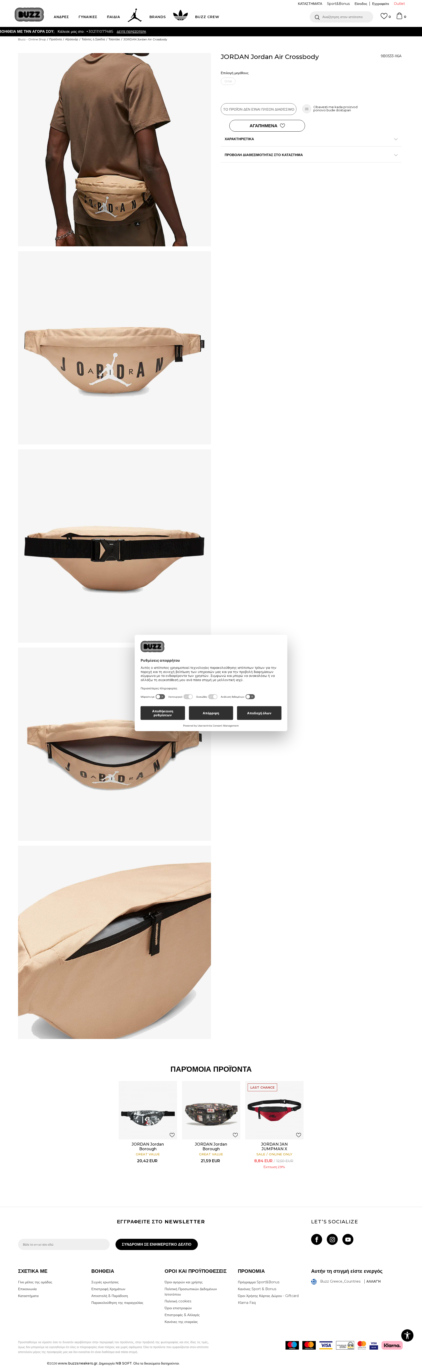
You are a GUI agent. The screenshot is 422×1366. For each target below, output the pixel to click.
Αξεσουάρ (71, 39)
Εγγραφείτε (380, 3)
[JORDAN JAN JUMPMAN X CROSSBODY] (274, 1110)
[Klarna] (392, 1345)
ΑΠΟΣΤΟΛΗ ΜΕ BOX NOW (192, 31)
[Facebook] (316, 1239)
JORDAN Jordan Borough (148, 1146)
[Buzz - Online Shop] (29, 14)
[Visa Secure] (373, 1345)
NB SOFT (124, 1363)
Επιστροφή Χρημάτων (108, 1289)
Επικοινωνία (27, 1289)
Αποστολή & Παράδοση (109, 1296)
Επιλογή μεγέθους (235, 73)
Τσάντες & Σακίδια (93, 39)
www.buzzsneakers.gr (77, 1363)
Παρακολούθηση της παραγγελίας (117, 1302)
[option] (211, 31)
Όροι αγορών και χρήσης (184, 1282)
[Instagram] (332, 1239)
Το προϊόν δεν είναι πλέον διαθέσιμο (258, 109)
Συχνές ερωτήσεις (105, 1282)
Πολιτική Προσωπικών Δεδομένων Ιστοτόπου (191, 1292)
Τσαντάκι (114, 39)
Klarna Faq (247, 1302)
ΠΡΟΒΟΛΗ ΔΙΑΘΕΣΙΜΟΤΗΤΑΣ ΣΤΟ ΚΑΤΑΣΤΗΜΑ (264, 155)
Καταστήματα (28, 1296)
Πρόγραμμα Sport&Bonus (258, 1282)
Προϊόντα (55, 39)
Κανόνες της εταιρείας (181, 1322)
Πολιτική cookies (178, 1301)
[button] (341, 17)
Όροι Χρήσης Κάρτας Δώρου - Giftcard (268, 1296)
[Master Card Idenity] (362, 1345)
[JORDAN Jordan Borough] (148, 1110)
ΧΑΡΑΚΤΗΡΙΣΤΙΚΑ (239, 139)
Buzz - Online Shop (32, 39)
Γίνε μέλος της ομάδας (35, 1282)
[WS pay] (345, 1345)
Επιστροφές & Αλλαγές (182, 1315)
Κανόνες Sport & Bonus (257, 1289)
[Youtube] (347, 1239)
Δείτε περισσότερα (237, 32)
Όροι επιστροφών (178, 1308)
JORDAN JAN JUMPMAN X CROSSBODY (274, 1149)
